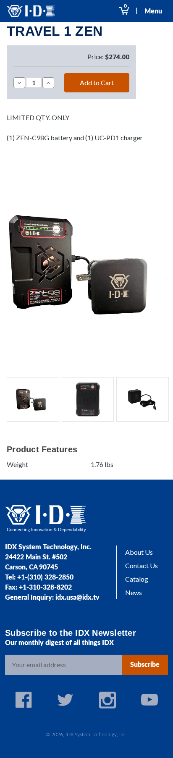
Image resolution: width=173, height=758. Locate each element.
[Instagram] (107, 700)
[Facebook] (23, 700)
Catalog (136, 579)
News (133, 592)
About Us (139, 552)
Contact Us (141, 565)
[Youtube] (149, 700)
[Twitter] (65, 700)
